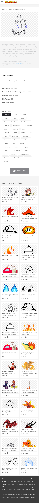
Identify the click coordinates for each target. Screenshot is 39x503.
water (23, 118)
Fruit (33, 489)
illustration (26, 136)
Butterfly (20, 481)
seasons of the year (10, 122)
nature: (4, 479)
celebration (16, 125)
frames (22, 143)
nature (16, 147)
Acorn (9, 479)
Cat (24, 481)
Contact (22, 497)
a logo (23, 132)
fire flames (16, 150)
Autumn (14, 479)
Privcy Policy (14, 497)
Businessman (32, 484)
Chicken (28, 481)
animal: (4, 481)
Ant (8, 481)
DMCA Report (8, 75)
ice (5, 154)
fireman (6, 140)
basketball (15, 136)
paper (6, 136)
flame (15, 114)
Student (10, 487)
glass (5, 158)
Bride (17, 484)
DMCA (27, 497)
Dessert (18, 489)
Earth (32, 479)
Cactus (23, 479)
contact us (19, 63)
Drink (23, 489)
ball (31, 132)
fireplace (25, 147)
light (23, 129)
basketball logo (16, 158)
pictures (6, 132)
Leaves (18, 479)
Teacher (15, 487)
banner (24, 114)
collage (13, 154)
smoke (6, 129)
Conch (28, 479)
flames (6, 118)
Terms (8, 497)
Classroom (24, 487)
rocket (6, 161)
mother (25, 484)
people (26, 150)
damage (6, 114)
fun (14, 143)
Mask (9, 484)
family (21, 484)
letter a (6, 125)
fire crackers (25, 122)
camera (16, 140)
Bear (12, 481)
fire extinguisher (24, 154)
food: (4, 489)
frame (28, 158)
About (3, 497)
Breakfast (9, 489)
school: (4, 487)
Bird (15, 481)
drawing (15, 129)
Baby (13, 484)
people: (4, 484)
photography (28, 125)
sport (15, 132)
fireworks (7, 147)
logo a (6, 143)
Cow (32, 481)
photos (6, 150)
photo (15, 118)
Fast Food (28, 489)
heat (24, 140)
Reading (31, 487)
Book (19, 487)
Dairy (14, 489)
